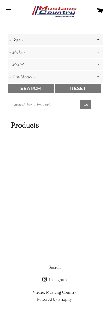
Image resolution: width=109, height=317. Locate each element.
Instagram (57, 279)
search (30, 88)
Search (55, 267)
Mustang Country (61, 292)
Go (86, 104)
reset (78, 88)
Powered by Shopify (54, 299)
